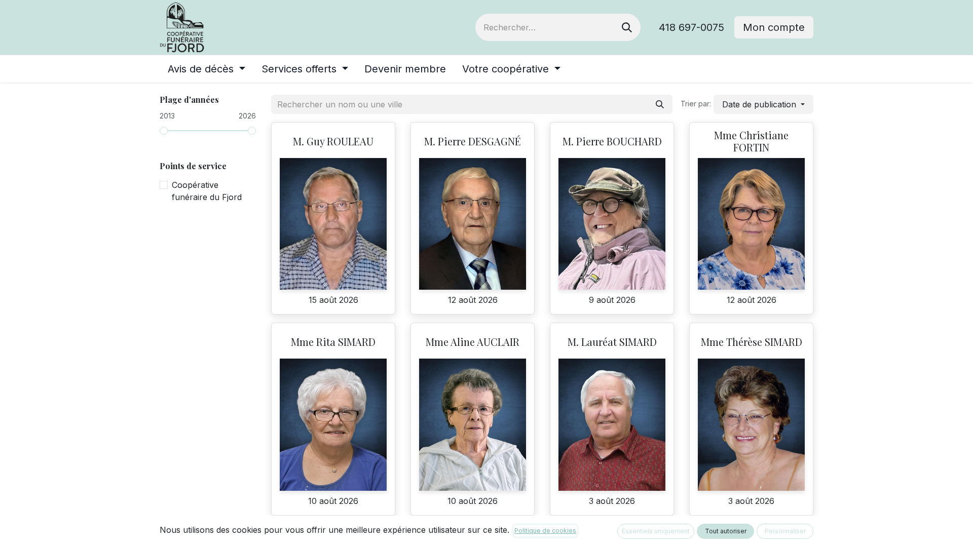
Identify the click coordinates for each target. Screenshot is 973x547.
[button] (763, 104)
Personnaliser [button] (785, 531)
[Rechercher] (627, 27)
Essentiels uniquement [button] (656, 531)
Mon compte (774, 27)
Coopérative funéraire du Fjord (207, 191)
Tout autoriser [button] (725, 531)
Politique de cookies (545, 530)
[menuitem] (206, 69)
